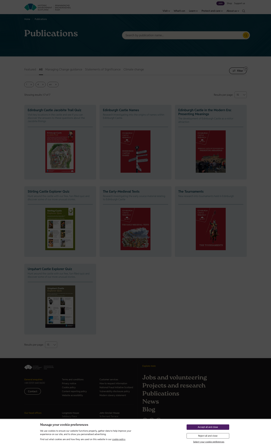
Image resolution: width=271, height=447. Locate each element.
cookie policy (118, 439)
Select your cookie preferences (208, 441)
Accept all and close (208, 427)
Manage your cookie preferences (64, 425)
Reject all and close (208, 435)
